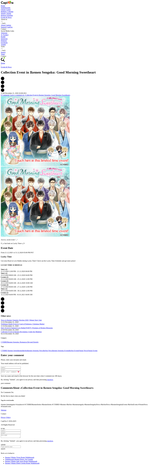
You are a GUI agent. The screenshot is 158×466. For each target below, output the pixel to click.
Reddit (3, 37)
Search (3, 52)
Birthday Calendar (7, 12)
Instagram (4, 39)
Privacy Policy (6, 417)
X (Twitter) (4, 35)
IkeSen (25, 351)
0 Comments (5, 95)
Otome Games (6, 10)
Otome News (83, 351)
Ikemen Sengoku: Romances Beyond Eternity (23, 342)
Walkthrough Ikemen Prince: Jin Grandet (19, 459)
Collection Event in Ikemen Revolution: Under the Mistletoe (21, 332)
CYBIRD (4, 342)
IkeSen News (47, 351)
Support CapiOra (6, 27)
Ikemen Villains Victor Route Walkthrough (19, 457)
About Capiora (6, 25)
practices (50, 380)
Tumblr (3, 44)
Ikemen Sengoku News (35, 351)
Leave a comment (40, 95)
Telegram (4, 33)
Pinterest (4, 41)
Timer (3, 54)
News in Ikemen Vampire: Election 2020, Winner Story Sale (21, 320)
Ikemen (20, 351)
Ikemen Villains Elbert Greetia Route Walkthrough (22, 463)
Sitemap (3, 410)
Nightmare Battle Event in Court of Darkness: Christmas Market (22, 324)
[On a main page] (7, 4)
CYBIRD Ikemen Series (9, 351)
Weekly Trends (6, 13)
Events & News (6, 17)
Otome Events (92, 351)
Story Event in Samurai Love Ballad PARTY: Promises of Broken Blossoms (27, 328)
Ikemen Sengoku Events (60, 351)
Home (3, 6)
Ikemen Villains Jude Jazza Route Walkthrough (21, 461)
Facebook (4, 43)
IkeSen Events (74, 351)
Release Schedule (7, 15)
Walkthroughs (5, 8)
